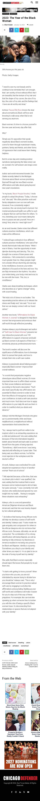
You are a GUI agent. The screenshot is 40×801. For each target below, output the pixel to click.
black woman (12, 642)
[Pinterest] (21, 30)
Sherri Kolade (8, 25)
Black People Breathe (21, 194)
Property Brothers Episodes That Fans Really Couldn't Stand (15, 734)
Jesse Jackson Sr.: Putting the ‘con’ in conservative (31, 665)
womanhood (24, 646)
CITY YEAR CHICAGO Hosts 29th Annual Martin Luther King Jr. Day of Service (10, 665)
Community (6, 13)
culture (28, 642)
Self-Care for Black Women (15, 332)
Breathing (21, 642)
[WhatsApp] (27, 30)
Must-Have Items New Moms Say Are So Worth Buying (15, 707)
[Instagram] (15, 792)
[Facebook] (11, 30)
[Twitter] (16, 30)
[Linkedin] (19, 792)
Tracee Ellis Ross (15, 110)
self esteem (15, 646)
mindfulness (6, 646)
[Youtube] (28, 792)
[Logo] (20, 778)
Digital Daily (13, 13)
